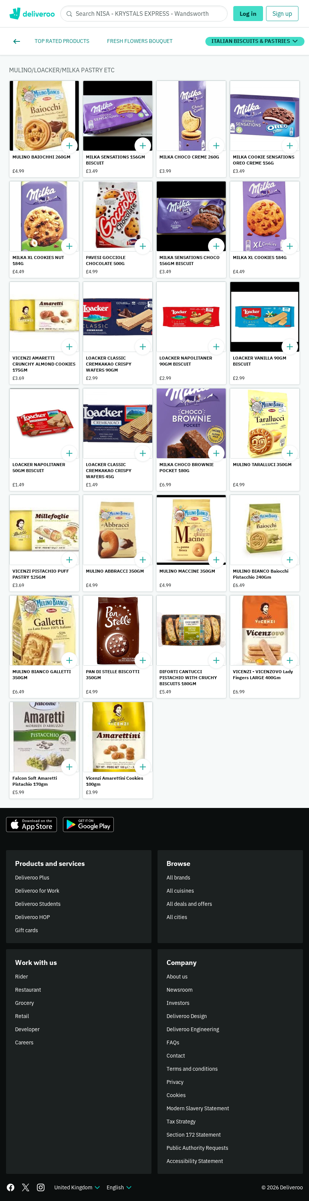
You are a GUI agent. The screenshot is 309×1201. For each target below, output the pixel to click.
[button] (44, 129)
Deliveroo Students (38, 904)
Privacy (175, 1082)
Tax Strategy (181, 1121)
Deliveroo (32, 14)
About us (177, 976)
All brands (178, 877)
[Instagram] (40, 1187)
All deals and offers (189, 904)
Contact (176, 1055)
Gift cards (26, 930)
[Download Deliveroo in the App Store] (31, 824)
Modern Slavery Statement (198, 1108)
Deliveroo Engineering (193, 1029)
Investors (178, 1003)
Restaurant (28, 989)
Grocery (24, 1003)
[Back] (18, 41)
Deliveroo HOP (32, 917)
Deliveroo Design (187, 1016)
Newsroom (180, 989)
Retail (22, 1016)
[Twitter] (25, 1187)
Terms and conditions (192, 1068)
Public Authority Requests (197, 1148)
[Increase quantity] (69, 146)
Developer (27, 1029)
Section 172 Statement (194, 1134)
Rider (21, 976)
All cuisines (180, 890)
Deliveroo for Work (37, 890)
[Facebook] (10, 1187)
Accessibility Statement (195, 1161)
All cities (177, 917)
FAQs (173, 1042)
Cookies (176, 1095)
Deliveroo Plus (32, 877)
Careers (24, 1042)
